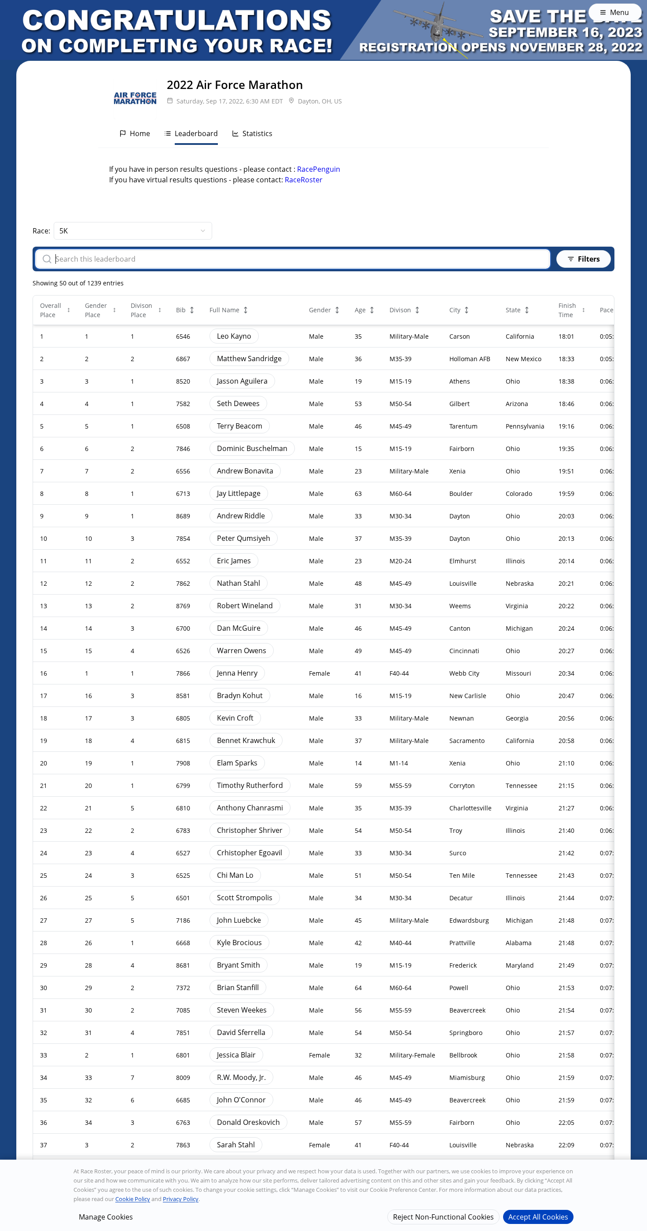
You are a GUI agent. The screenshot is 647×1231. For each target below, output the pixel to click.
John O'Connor (241, 1100)
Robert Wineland (245, 605)
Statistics (257, 133)
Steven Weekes (242, 1010)
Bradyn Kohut (240, 695)
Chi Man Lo (235, 875)
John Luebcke (239, 920)
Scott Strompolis (244, 897)
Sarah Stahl (236, 1145)
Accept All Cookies (538, 1216)
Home (140, 133)
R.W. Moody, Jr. (241, 1077)
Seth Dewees (238, 403)
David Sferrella (241, 1032)
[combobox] (133, 231)
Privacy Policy (181, 1199)
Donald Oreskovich (248, 1122)
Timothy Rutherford (250, 785)
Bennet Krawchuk (246, 740)
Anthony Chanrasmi (250, 808)
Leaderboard (196, 133)
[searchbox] (298, 259)
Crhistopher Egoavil (249, 853)
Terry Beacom (239, 426)
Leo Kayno (234, 336)
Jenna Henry (237, 673)
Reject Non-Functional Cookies (443, 1216)
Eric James (234, 561)
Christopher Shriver (250, 830)
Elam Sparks (237, 763)
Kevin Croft (235, 718)
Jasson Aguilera (242, 381)
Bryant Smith (238, 965)
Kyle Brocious (239, 942)
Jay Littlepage (239, 493)
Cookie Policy (132, 1199)
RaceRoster (304, 180)
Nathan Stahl (238, 583)
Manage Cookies (106, 1216)
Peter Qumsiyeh (243, 538)
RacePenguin (318, 169)
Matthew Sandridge (249, 358)
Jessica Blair (236, 1055)
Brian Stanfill (238, 987)
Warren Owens (241, 650)
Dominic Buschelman (252, 448)
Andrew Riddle (241, 516)
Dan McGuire (239, 628)
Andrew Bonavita (245, 471)
